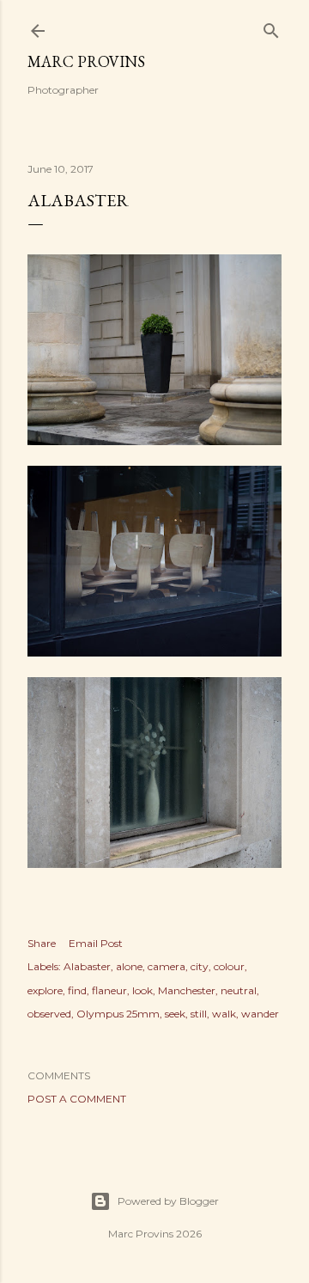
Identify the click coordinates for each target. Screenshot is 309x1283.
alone (129, 966)
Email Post (96, 943)
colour (229, 966)
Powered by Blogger (168, 1200)
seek (175, 1013)
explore (45, 990)
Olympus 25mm (118, 1013)
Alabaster (87, 966)
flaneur (109, 990)
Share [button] (41, 943)
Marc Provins (86, 61)
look (142, 990)
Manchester (186, 990)
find (77, 990)
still (199, 1013)
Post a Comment (76, 1098)
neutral (239, 990)
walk (224, 1013)
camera (166, 966)
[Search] (271, 27)
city (200, 966)
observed (49, 1013)
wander (260, 1013)
